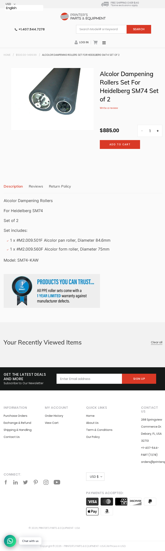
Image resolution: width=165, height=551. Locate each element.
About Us (92, 423)
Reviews (36, 186)
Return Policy (60, 186)
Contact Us (12, 437)
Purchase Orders (15, 416)
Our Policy (93, 437)
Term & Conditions (99, 430)
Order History (54, 416)
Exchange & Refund (17, 423)
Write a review (109, 108)
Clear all (156, 342)
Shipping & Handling (18, 430)
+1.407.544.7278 (31, 29)
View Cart (52, 423)
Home (7, 55)
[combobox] (113, 29)
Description (13, 186)
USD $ (94, 476)
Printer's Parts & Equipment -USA (59, 528)
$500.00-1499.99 (26, 55)
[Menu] (104, 42)
